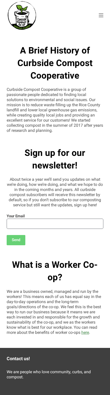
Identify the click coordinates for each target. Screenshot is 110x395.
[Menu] (101, 15)
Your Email (16, 216)
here (85, 332)
